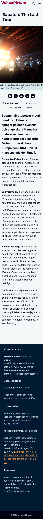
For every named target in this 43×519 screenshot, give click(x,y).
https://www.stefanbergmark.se (21, 498)
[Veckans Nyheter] (13, 3)
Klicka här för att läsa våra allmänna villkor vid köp (21, 459)
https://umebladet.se (15, 502)
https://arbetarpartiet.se (17, 505)
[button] (34, 3)
